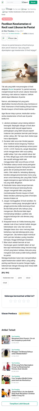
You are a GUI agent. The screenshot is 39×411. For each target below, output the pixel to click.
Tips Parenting (32, 9)
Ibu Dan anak (17, 9)
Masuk (33, 2)
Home (3, 9)
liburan (11, 89)
